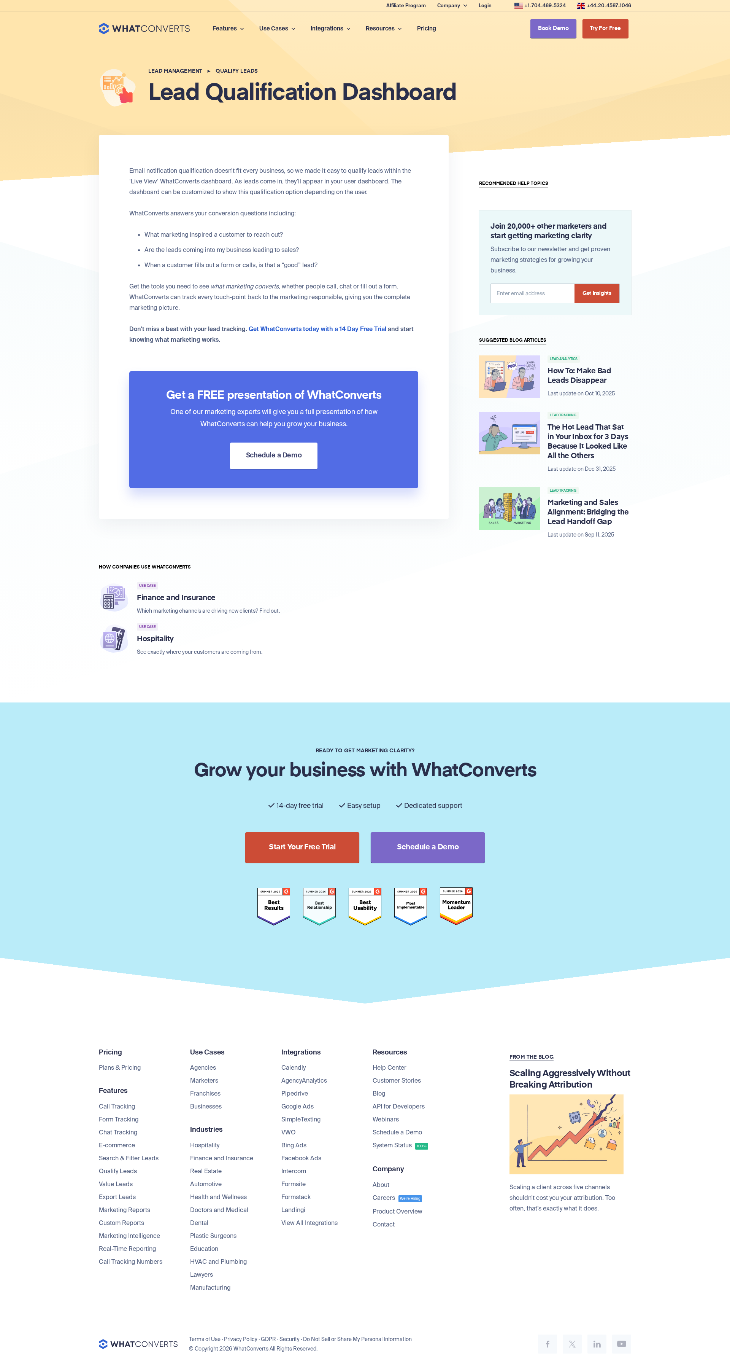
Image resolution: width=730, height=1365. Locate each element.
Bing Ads (293, 1145)
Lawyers (201, 1275)
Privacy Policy (240, 1339)
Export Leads (117, 1197)
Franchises (205, 1093)
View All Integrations (309, 1223)
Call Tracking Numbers (130, 1262)
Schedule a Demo (397, 1132)
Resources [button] (381, 28)
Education (204, 1249)
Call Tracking (117, 1106)
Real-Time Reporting (127, 1249)
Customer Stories (397, 1081)
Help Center (389, 1068)
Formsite (293, 1184)
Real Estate (206, 1171)
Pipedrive (294, 1093)
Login (485, 5)
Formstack (296, 1197)
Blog (379, 1093)
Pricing (426, 28)
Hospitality (204, 1145)
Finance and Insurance (221, 1158)
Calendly (293, 1068)
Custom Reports (121, 1223)
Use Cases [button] (274, 28)
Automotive (206, 1184)
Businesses (206, 1106)
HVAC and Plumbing (218, 1262)
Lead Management (175, 71)
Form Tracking (118, 1119)
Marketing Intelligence (129, 1236)
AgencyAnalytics (304, 1081)
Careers (397, 1198)
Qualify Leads (237, 71)
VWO (288, 1132)
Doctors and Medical (219, 1210)
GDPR (268, 1339)
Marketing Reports (124, 1210)
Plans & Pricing (120, 1068)
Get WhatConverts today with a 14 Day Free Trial (317, 329)
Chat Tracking (118, 1132)
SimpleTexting (301, 1119)
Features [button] (225, 28)
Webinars (386, 1119)
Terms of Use (205, 1339)
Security (289, 1339)
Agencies (203, 1068)
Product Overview (397, 1211)
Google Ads (297, 1106)
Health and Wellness (218, 1197)
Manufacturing (210, 1288)
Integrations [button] (327, 28)
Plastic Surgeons (213, 1236)
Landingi (293, 1210)
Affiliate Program (406, 5)
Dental (199, 1223)
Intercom (293, 1171)
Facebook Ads (301, 1158)
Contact (384, 1224)
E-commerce (117, 1145)
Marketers (204, 1081)
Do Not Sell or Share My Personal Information (357, 1339)
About (381, 1185)
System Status (400, 1145)
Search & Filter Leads (129, 1158)
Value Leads (116, 1184)
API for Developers (399, 1106)
